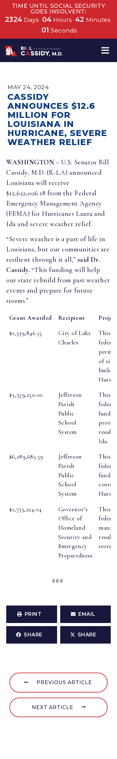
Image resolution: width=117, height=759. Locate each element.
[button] (105, 50)
